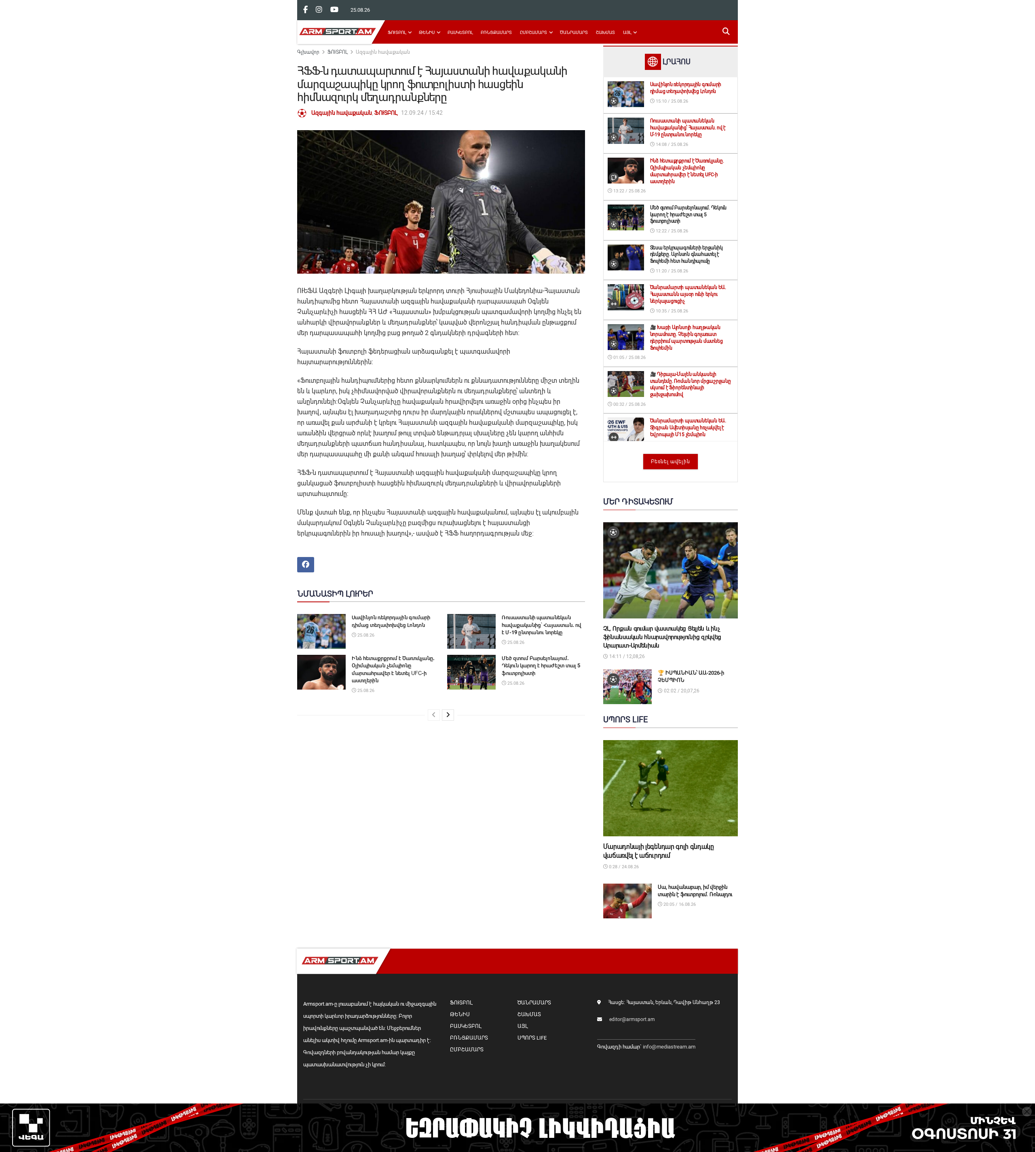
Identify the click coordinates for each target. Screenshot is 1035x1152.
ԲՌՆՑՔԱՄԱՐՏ (496, 32)
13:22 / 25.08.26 (629, 191)
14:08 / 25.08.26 (671, 144)
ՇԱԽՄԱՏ (605, 32)
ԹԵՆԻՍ (427, 32)
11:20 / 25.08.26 (671, 271)
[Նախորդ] (434, 715)
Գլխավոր (308, 52)
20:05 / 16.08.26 (679, 904)
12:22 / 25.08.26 (671, 231)
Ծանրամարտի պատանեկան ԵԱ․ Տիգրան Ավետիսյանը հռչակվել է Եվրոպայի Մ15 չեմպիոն (688, 427)
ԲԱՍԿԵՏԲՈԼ (460, 32)
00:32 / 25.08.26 (629, 404)
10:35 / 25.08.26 (671, 311)
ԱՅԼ (627, 32)
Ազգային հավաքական (383, 52)
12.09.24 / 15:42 (422, 113)
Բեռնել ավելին (670, 461)
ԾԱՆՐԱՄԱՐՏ (574, 32)
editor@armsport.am (632, 1019)
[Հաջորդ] (448, 715)
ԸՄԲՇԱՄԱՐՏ (533, 32)
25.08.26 (365, 635)
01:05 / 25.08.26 (629, 357)
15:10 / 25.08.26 (671, 101)
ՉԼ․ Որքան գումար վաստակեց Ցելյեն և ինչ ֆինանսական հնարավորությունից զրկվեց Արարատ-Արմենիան (662, 637)
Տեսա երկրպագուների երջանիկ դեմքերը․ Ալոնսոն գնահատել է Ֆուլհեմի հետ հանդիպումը (686, 254)
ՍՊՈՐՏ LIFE (532, 1038)
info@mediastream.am (669, 1047)
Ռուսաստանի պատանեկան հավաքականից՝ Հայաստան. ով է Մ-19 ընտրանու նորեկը (541, 625)
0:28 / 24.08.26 (623, 866)
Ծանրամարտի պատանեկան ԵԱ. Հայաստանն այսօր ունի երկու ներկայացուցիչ (688, 294)
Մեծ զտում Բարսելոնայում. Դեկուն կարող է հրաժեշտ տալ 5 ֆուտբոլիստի (541, 665)
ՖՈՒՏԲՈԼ (397, 32)
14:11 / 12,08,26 (626, 656)
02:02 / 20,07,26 (681, 691)
